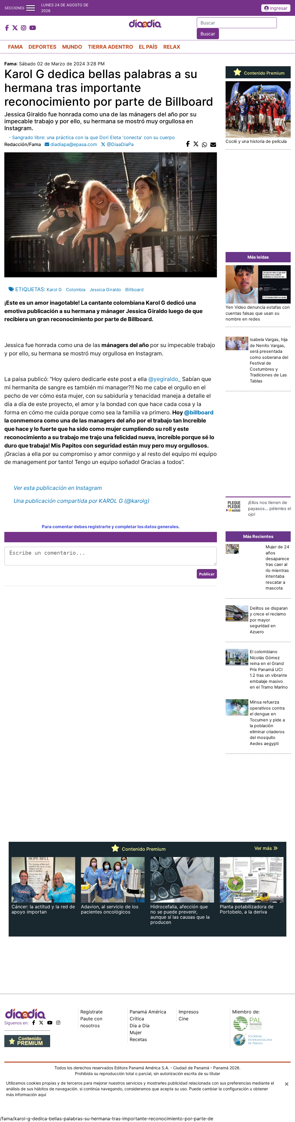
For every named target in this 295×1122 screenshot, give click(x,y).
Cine (183, 1018)
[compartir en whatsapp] (205, 144)
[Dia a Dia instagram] (24, 28)
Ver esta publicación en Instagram (58, 487)
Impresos (188, 1012)
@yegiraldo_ (164, 379)
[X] (41, 1023)
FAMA (15, 47)
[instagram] (58, 1023)
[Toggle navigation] (30, 8)
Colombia (75, 289)
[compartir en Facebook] (188, 144)
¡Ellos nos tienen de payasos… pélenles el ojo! (269, 508)
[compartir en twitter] (196, 144)
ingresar (279, 8)
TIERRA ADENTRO (110, 47)
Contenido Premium (264, 73)
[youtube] (49, 1023)
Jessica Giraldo (105, 289)
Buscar (208, 34)
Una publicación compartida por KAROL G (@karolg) (82, 500)
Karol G (54, 289)
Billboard (134, 289)
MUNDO (72, 47)
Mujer (136, 1032)
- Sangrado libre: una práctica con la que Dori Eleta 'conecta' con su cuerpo (92, 137)
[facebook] (33, 1023)
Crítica (137, 1018)
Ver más (263, 848)
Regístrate (91, 1012)
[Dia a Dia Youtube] (32, 28)
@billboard (198, 412)
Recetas (138, 1039)
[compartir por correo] (213, 144)
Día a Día (140, 1025)
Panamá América (148, 1012)
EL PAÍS (148, 47)
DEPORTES (42, 47)
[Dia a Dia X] (15, 28)
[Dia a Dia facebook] (7, 28)
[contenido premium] (27, 1041)
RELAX (171, 47)
